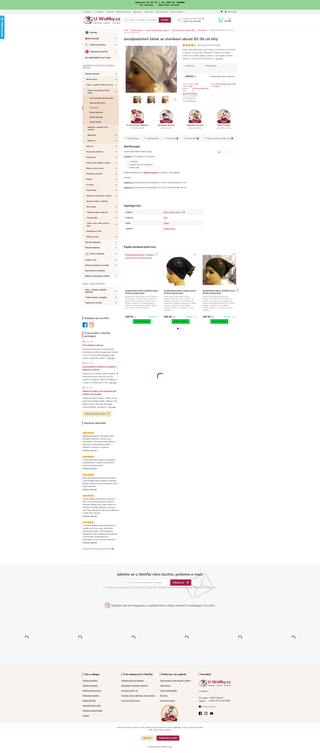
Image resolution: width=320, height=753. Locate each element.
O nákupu (87, 12)
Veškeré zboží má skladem (132, 680)
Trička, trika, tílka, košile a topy (98, 224)
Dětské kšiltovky (96, 112)
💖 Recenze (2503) (124, 12)
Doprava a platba (90, 685)
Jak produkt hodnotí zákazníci (209, 45)
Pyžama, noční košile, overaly (98, 196)
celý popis (219, 58)
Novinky (93, 32)
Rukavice (91, 140)
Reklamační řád (88, 700)
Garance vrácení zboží (91, 690)
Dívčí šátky (94, 108)
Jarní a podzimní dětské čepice (101, 98)
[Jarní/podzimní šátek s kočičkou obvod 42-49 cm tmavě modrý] (142, 270)
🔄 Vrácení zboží (162, 12)
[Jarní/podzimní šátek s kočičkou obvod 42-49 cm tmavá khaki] (219, 270)
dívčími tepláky (150, 172)
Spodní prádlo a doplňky (97, 201)
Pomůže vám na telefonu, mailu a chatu (138, 695)
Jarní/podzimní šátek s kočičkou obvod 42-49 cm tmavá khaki (219, 291)
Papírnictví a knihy (93, 303)
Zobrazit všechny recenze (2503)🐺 (98, 548)
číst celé (111, 358)
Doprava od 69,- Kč (129, 690)
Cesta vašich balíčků (168, 690)
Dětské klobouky (96, 117)
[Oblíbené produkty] (222, 12)
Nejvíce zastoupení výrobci (97, 276)
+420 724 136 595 (192, 21)
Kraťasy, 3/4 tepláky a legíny (98, 163)
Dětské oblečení (92, 74)
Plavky (89, 179)
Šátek (217, 86)
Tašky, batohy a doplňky (96, 297)
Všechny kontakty (90, 680)
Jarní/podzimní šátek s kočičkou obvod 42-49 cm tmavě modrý (141, 291)
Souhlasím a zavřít (168, 738)
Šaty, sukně (91, 207)
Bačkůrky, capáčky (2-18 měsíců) (98, 128)
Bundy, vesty (91, 79)
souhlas (185, 727)
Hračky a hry (90, 260)
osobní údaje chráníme (162, 730)
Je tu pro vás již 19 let (130, 700)
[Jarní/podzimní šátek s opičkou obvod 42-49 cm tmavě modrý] (180, 270)
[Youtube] (213, 714)
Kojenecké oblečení (94, 152)
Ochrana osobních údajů (92, 710)
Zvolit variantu (142, 321)
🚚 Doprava (137, 12)
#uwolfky (209, 605)
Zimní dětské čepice (97, 103)
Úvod (126, 30)
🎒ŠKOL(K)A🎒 (92, 38)
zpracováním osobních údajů (124, 588)
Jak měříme (110, 12)
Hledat (164, 19)
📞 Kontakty (149, 12)
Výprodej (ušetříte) (99, 51)
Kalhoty (89, 146)
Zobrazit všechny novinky (95, 413)
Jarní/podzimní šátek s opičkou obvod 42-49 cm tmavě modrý (180, 291)
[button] (178, 328)
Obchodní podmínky (90, 695)
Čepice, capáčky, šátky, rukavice (99, 85)
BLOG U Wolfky (176, 12)
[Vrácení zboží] (169, 713)
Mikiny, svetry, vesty (94, 168)
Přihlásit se (178, 582)
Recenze (163, 695)
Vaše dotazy (165, 685)
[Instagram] (207, 714)
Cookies (85, 715)
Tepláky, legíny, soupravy (97, 212)
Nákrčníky (92, 135)
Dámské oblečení (93, 242)
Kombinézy (91, 157)
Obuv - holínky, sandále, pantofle (96, 291)
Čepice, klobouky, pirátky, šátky (99, 91)
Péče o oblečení (97, 254)
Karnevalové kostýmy (95, 270)
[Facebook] (201, 714)
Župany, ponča (92, 237)
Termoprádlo (92, 218)
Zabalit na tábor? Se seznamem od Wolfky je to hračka (99, 392)
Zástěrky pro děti (93, 231)
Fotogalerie (99, 12)
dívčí (190, 86)
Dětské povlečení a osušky (97, 265)
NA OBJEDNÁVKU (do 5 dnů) (98, 57)
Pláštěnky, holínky (94, 174)
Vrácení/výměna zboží (91, 705)
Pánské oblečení (92, 247)
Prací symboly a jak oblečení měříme (175, 680)
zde (170, 747)
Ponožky (90, 185)
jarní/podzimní (169, 228)
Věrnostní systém (167, 700)
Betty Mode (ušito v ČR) (226, 84)
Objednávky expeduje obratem (134, 685)
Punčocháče (91, 190)
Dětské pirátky (95, 122)
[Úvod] (101, 19)
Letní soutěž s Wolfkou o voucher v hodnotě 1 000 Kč (99, 368)
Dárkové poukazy (98, 44)
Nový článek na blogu (92, 345)
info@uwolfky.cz (209, 706)
